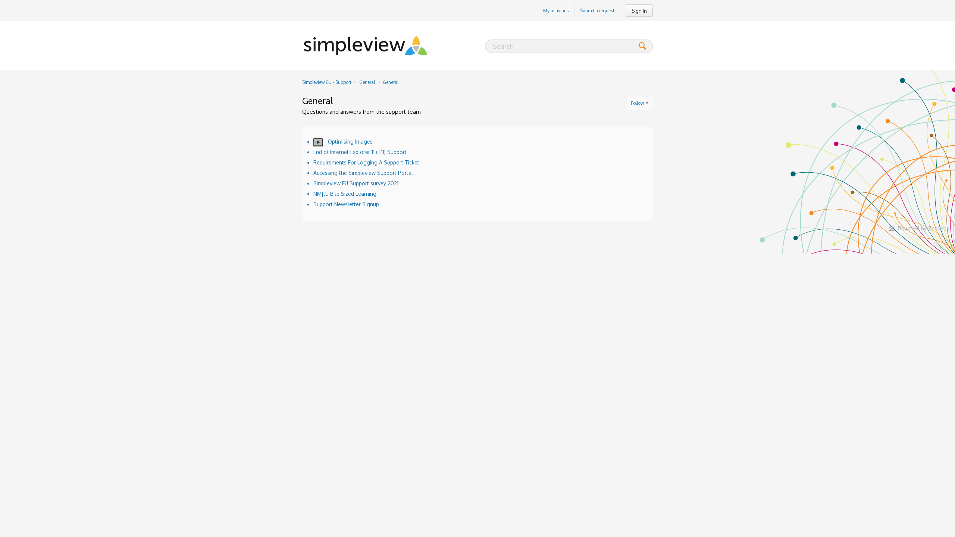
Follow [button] (637, 103)
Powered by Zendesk (923, 228)
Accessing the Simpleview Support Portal (363, 173)
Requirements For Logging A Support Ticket (366, 162)
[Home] (366, 45)
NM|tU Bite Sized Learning (344, 194)
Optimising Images (349, 141)
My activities (556, 10)
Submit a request (597, 10)
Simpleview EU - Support (326, 82)
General (367, 82)
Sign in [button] (639, 11)
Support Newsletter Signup (346, 204)
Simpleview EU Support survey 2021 (355, 183)
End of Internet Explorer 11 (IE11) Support (360, 152)
